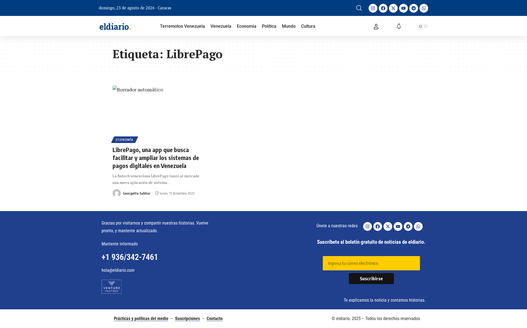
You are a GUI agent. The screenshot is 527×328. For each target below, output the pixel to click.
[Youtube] (403, 8)
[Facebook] (383, 8)
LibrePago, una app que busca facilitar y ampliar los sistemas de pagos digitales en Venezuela (156, 157)
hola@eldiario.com (118, 270)
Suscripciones (187, 318)
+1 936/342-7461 (130, 257)
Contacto (215, 318)
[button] (359, 8)
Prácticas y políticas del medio (141, 318)
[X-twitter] (393, 8)
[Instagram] (373, 8)
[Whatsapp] (423, 8)
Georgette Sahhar (136, 193)
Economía (124, 139)
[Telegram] (413, 8)
